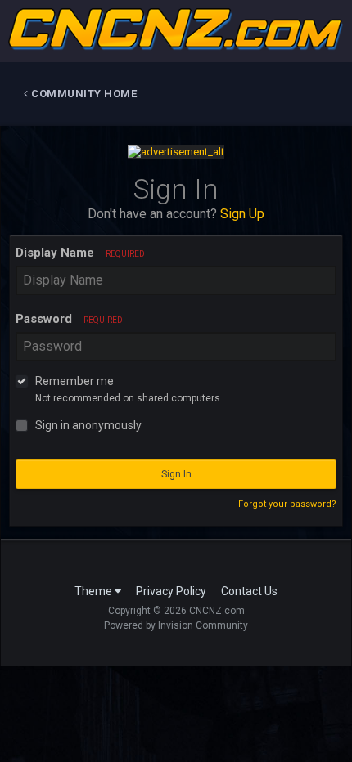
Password (69, 319)
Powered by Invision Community (176, 625)
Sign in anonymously (88, 425)
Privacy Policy (171, 591)
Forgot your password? (287, 504)
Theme (94, 591)
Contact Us (249, 591)
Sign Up (242, 214)
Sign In (176, 474)
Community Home (83, 93)
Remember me (74, 381)
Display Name (80, 252)
